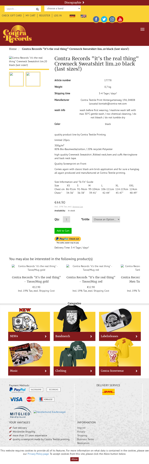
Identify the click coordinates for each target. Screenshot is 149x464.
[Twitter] (104, 18)
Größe (85, 219)
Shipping (82, 435)
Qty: (57, 219)
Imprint (81, 427)
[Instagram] (112, 18)
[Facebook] (96, 18)
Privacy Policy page (38, 453)
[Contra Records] (17, 34)
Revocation (83, 443)
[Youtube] (120, 18)
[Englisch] (83, 15)
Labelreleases (109, 336)
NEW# (14, 336)
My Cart (30, 15)
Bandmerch (62, 336)
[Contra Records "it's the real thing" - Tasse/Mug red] (90, 267)
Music (14, 370)
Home (13, 49)
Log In (58, 15)
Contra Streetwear (112, 370)
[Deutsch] (72, 15)
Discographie (73, 2)
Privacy (81, 431)
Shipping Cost (78, 207)
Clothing (60, 370)
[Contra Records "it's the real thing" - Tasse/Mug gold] (36, 267)
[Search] (37, 9)
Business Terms (85, 439)
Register (44, 15)
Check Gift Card (12, 15)
